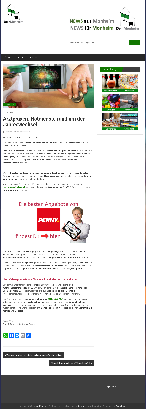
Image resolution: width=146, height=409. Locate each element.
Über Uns (20, 57)
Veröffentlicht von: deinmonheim (17, 132)
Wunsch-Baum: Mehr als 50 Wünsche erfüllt (71, 363)
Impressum (34, 57)
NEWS (8, 57)
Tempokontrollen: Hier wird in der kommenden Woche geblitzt (34, 355)
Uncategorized (9, 104)
